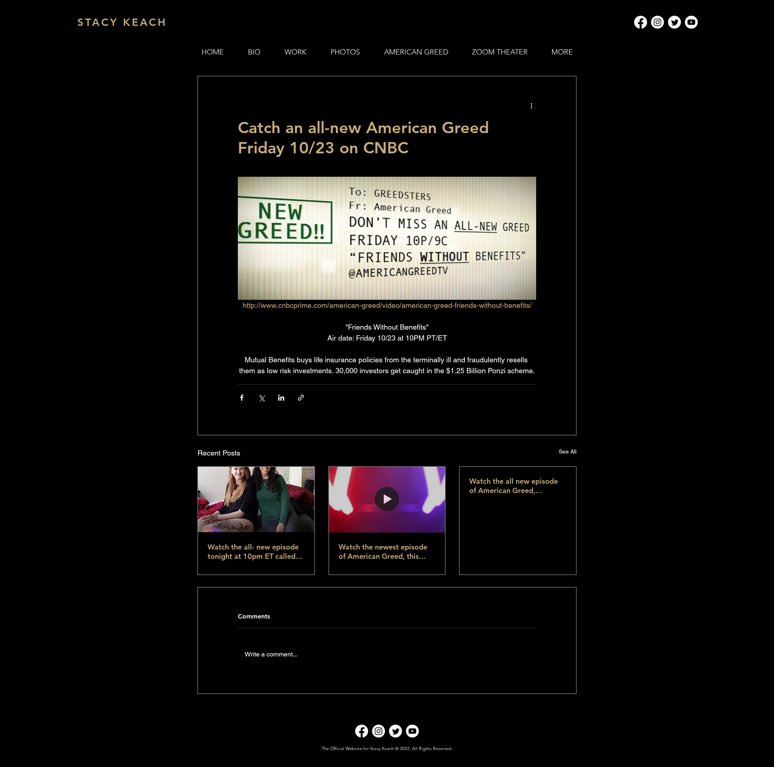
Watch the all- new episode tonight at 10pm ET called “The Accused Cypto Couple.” (253, 551)
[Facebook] (640, 22)
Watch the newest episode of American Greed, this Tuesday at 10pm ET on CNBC (383, 551)
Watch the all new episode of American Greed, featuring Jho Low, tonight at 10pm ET (513, 486)
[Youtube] (691, 22)
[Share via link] (301, 397)
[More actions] (531, 105)
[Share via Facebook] (242, 397)
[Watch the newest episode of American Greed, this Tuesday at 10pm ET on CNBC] (387, 499)
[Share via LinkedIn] (281, 397)
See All (567, 451)
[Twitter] (674, 22)
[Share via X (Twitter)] (261, 397)
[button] (295, 52)
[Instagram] (657, 22)
